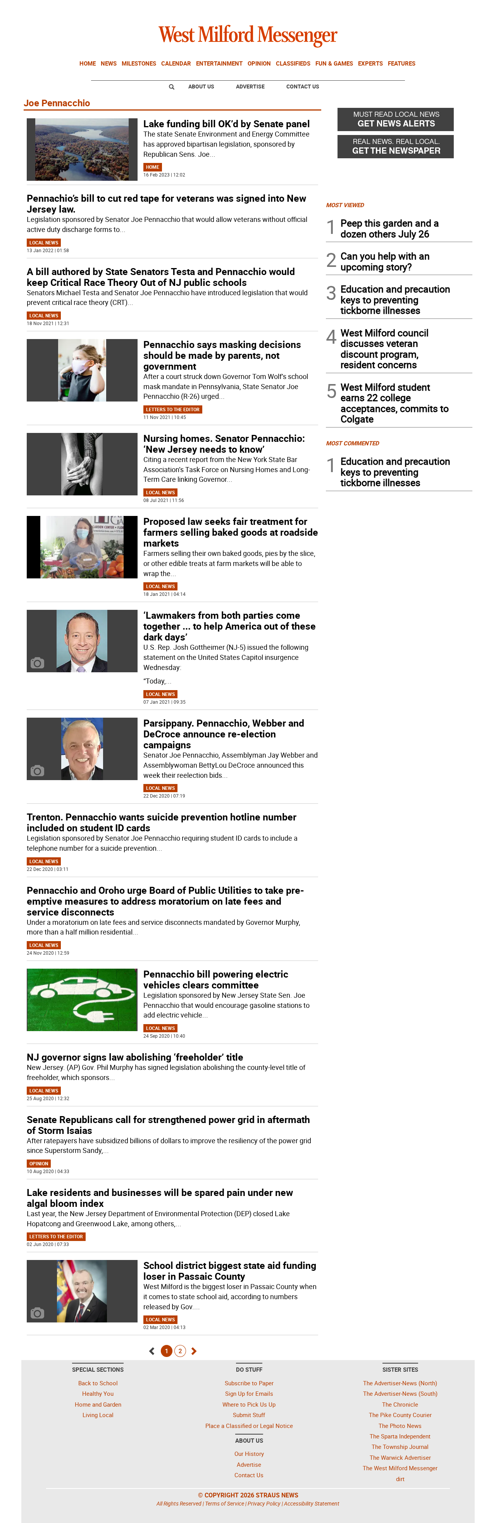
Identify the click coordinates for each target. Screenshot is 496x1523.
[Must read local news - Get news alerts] (399, 121)
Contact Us (302, 86)
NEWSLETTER (410, 9)
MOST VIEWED (345, 205)
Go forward (193, 1349)
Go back (152, 1349)
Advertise (250, 86)
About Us (201, 86)
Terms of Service (224, 1503)
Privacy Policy (264, 1503)
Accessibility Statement (311, 1503)
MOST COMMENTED (352, 443)
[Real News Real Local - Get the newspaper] (399, 148)
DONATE (453, 9)
